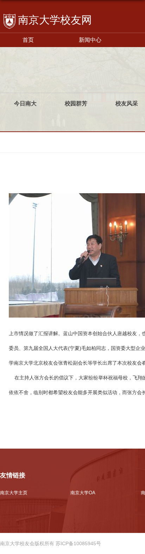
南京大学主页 (13, 492)
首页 (28, 40)
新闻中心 (90, 40)
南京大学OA (82, 492)
